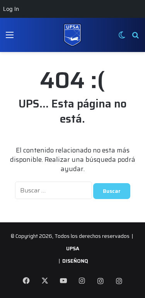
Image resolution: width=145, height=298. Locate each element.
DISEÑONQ (75, 261)
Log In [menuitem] (11, 8)
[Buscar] (135, 38)
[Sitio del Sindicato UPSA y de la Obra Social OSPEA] (72, 35)
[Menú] (10, 38)
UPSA (72, 248)
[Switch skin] (122, 38)
